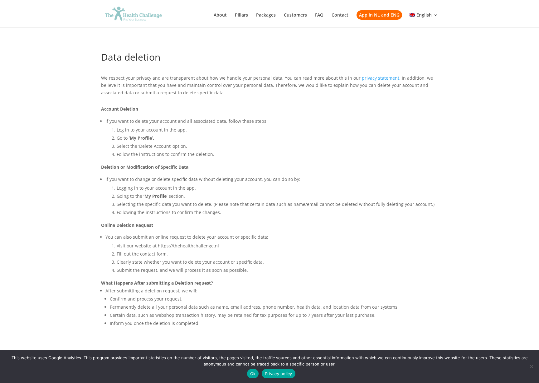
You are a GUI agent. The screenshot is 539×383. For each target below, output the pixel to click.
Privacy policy (278, 373)
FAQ (319, 15)
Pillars (241, 15)
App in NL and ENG (379, 15)
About (220, 15)
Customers (295, 15)
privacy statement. (381, 78)
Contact (340, 15)
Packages (266, 15)
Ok (253, 373)
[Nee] (531, 366)
